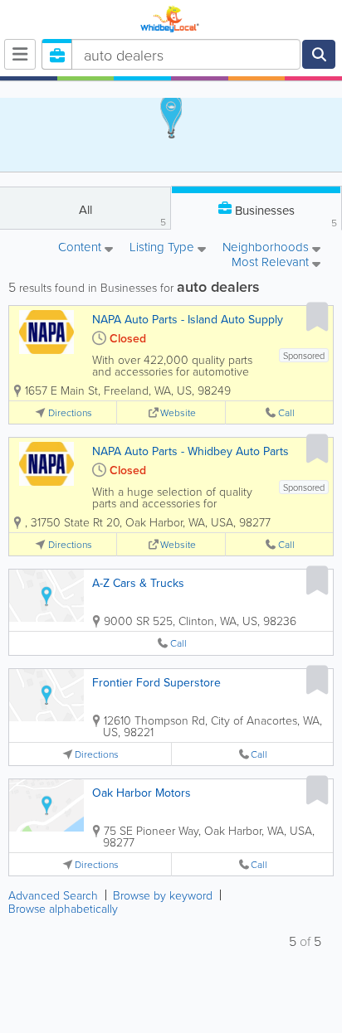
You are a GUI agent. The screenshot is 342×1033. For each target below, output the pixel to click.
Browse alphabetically (63, 908)
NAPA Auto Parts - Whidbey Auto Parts (190, 451)
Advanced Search (53, 895)
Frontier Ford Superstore (156, 682)
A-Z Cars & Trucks (138, 583)
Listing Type (163, 247)
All (123, 215)
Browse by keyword (163, 895)
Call (286, 412)
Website (178, 412)
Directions (70, 412)
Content (81, 247)
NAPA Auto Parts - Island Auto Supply (187, 319)
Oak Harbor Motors (141, 792)
